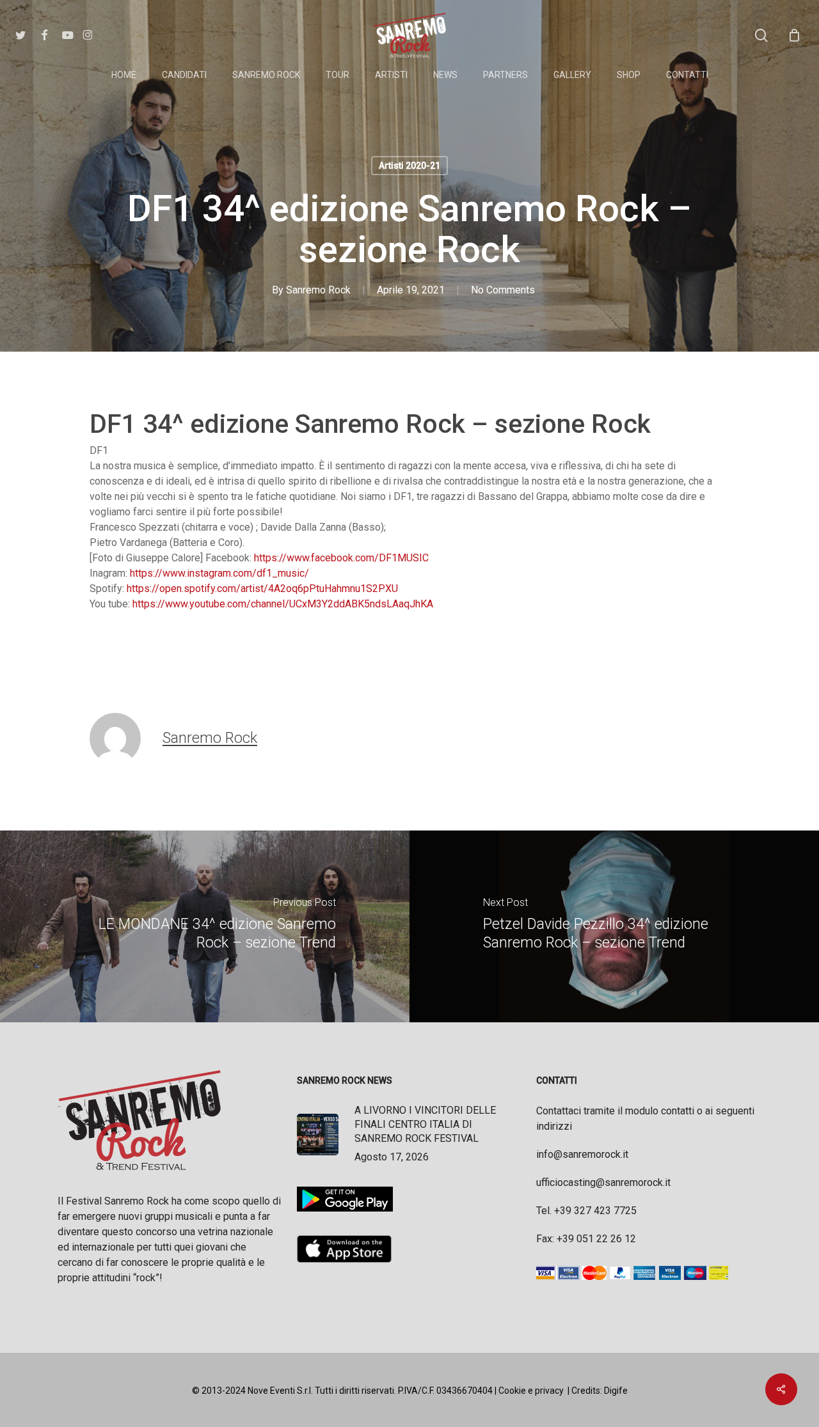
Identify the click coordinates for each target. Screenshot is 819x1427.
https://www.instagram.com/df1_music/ (219, 573)
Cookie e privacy (531, 1390)
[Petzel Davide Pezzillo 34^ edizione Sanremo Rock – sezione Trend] (614, 926)
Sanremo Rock (318, 290)
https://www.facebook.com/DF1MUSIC (341, 558)
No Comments (503, 290)
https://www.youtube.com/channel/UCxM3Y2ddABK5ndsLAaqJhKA (282, 604)
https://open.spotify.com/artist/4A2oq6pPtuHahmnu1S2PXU (262, 588)
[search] (761, 35)
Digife (616, 1390)
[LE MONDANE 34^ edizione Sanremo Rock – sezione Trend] (205, 926)
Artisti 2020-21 (409, 165)
